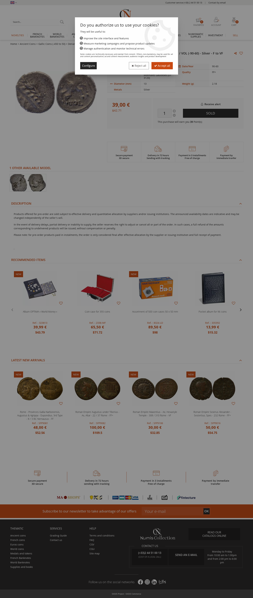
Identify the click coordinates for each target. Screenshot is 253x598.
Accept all (163, 66)
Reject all (140, 66)
